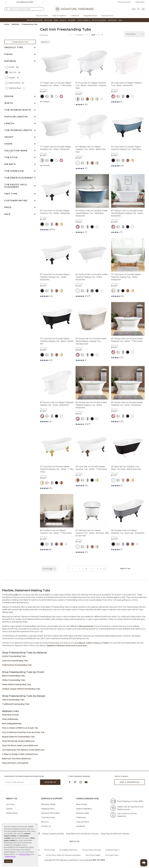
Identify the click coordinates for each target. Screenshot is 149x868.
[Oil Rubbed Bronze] (87, 99)
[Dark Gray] (92, 290)
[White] (56, 96)
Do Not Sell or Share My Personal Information (63, 855)
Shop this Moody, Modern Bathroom (18, 741)
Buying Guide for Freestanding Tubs (18, 737)
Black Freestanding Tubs (13, 676)
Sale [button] (120, 20)
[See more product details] (101, 99)
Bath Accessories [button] (99, 20)
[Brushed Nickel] (47, 96)
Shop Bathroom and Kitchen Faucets (82, 834)
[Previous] (6, 2)
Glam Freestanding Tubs (13, 700)
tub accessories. (86, 626)
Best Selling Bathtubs (12, 723)
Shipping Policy (48, 809)
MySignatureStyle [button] (90, 16)
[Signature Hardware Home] (74, 9)
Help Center (140, 2)
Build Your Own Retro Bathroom (16, 759)
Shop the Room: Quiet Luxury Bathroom (20, 745)
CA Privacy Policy (111, 855)
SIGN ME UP (50, 782)
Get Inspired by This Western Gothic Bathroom (23, 750)
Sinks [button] (56, 20)
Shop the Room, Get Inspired (15, 763)
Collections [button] (75, 16)
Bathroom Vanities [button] (35, 20)
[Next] (43, 2)
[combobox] (24, 9)
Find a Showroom (124, 2)
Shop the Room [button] (42, 16)
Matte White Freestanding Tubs (16, 684)
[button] (36, 824)
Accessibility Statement (68, 850)
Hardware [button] (112, 20)
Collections (81, 817)
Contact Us (46, 826)
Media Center (12, 813)
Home (6, 24)
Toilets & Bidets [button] (83, 20)
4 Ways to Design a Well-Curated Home (20, 754)
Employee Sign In (112, 850)
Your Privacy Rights (93, 855)
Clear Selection (20, 42)
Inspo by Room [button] (107, 16)
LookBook (80, 826)
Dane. (106, 643)
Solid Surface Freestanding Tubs (17, 665)
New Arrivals (81, 804)
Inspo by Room (82, 822)
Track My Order (48, 817)
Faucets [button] (63, 20)
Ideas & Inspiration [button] (59, 16)
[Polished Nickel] (97, 99)
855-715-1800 (99, 860)
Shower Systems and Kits (53, 834)
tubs (16, 595)
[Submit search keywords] (6, 9)
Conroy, (96, 643)
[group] (24, 2)
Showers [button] (71, 20)
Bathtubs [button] (48, 20)
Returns (44, 822)
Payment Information (50, 813)
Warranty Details (48, 804)
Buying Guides (82, 813)
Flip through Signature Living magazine (25, 2)
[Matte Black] (42, 96)
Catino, (89, 643)
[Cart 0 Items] (143, 9)
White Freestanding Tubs (13, 680)
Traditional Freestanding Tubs (15, 704)
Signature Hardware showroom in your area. (67, 645)
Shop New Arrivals (10, 715)
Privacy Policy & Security (91, 850)
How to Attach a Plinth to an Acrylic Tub (20, 728)
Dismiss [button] (8, 861)
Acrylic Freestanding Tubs (14, 656)
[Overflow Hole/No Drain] (61, 96)
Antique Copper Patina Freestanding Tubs (21, 689)
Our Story (10, 804)
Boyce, (82, 643)
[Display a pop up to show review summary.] (54, 230)
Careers (9, 809)
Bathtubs (15, 24)
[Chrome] (51, 96)
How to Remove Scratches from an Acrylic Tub (23, 732)
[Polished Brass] (92, 99)
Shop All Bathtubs (10, 719)
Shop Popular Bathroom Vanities (115, 834)
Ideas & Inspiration (84, 809)
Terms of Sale (49, 850)
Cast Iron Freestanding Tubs (15, 661)
